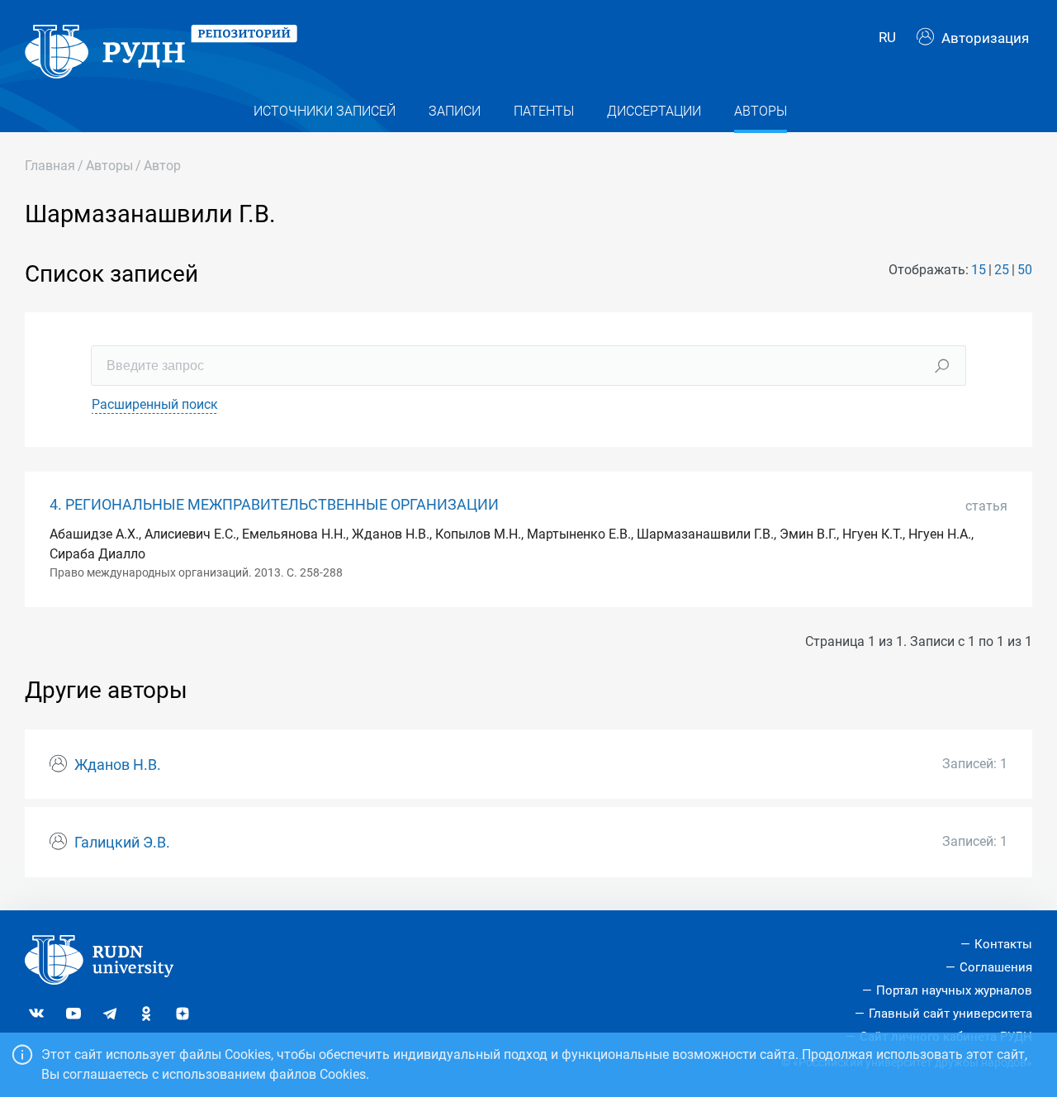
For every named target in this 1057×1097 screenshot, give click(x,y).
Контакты (1003, 944)
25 (1001, 270)
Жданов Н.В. (117, 765)
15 (978, 270)
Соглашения (996, 967)
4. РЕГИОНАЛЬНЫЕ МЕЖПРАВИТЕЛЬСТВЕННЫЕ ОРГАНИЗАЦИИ (274, 504)
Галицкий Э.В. (122, 842)
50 (1024, 270)
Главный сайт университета (950, 1013)
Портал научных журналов (954, 990)
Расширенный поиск (155, 404)
